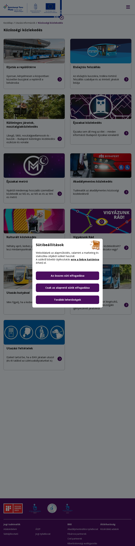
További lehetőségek (67, 299)
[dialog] (67, 273)
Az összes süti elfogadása (67, 275)
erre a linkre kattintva (85, 259)
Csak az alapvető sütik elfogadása (67, 287)
